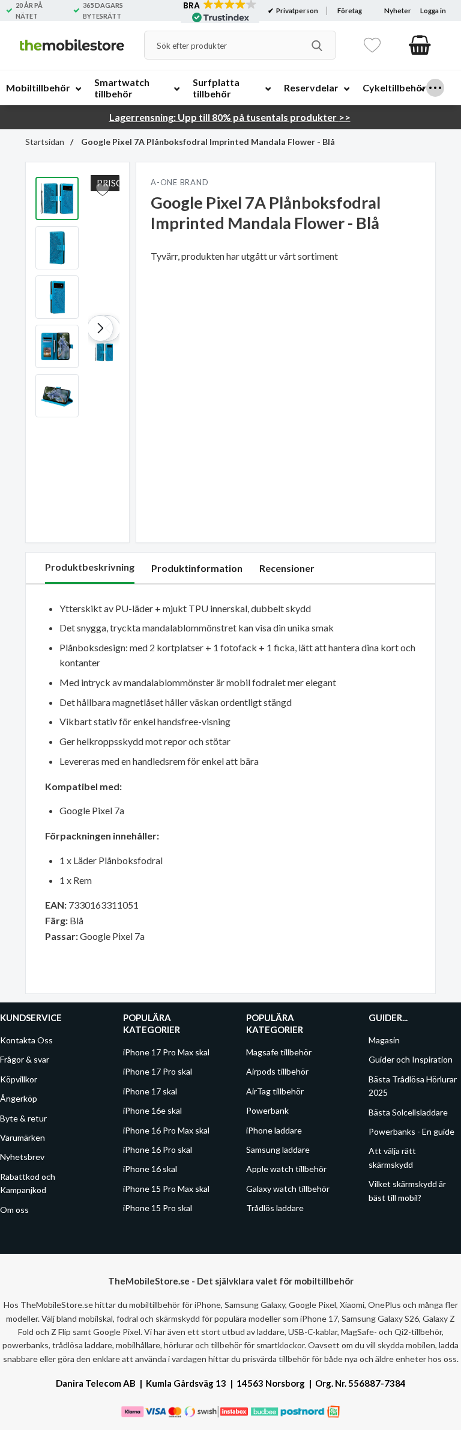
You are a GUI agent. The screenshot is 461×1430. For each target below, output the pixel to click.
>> (230, 117)
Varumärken (22, 1137)
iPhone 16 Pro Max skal (166, 1130)
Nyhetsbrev (22, 1157)
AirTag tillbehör (275, 1091)
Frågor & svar (24, 1059)
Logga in (433, 10)
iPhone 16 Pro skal (157, 1149)
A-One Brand (180, 182)
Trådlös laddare (275, 1208)
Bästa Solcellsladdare (408, 1111)
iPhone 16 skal (150, 1169)
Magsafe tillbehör (279, 1052)
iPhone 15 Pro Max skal (166, 1188)
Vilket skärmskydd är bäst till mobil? (407, 1190)
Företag (349, 10)
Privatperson (296, 10)
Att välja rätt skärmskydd (392, 1157)
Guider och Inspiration (411, 1059)
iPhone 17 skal (150, 1091)
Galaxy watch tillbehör (288, 1188)
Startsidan (44, 142)
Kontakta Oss (26, 1040)
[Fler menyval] (435, 88)
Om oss (14, 1209)
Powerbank (267, 1110)
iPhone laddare (274, 1130)
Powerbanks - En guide (411, 1131)
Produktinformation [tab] (197, 568)
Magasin (384, 1040)
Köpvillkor (18, 1079)
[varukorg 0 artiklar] (420, 45)
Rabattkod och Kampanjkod (27, 1182)
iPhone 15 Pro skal (157, 1208)
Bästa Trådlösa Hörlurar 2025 (413, 1085)
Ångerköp (18, 1098)
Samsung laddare (278, 1149)
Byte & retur (23, 1117)
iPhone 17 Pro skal (157, 1071)
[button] (100, 328)
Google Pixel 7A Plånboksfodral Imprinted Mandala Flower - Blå (207, 142)
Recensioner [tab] (287, 568)
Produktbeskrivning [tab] (89, 566)
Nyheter (397, 10)
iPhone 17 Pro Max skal (166, 1052)
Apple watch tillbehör (286, 1169)
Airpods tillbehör (277, 1071)
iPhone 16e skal (152, 1110)
